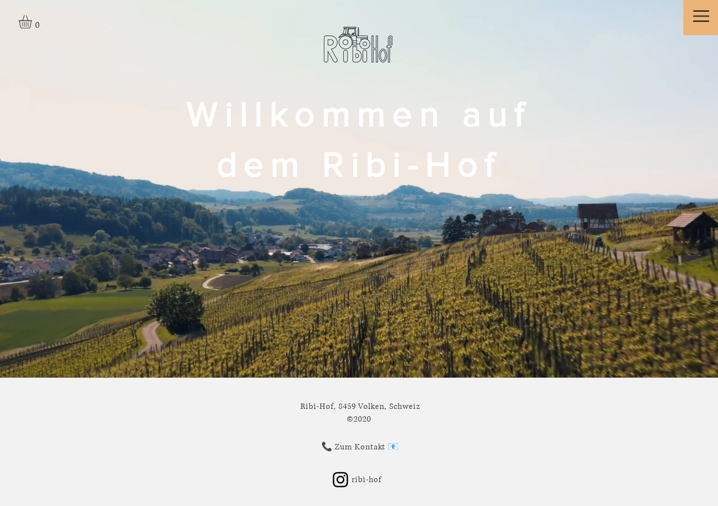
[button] (33, 21)
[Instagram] (340, 479)
